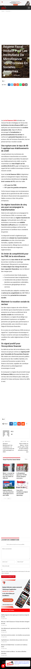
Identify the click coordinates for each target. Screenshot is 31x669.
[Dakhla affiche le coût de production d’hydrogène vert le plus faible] (9, 485)
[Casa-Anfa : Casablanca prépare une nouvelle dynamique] (22, 485)
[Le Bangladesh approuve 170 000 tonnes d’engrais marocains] (22, 468)
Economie (6, 465)
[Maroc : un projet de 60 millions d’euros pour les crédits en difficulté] (9, 468)
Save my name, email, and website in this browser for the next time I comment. (16, 572)
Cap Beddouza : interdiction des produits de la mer (14, 640)
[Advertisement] (15, 28)
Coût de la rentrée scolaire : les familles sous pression (15, 635)
